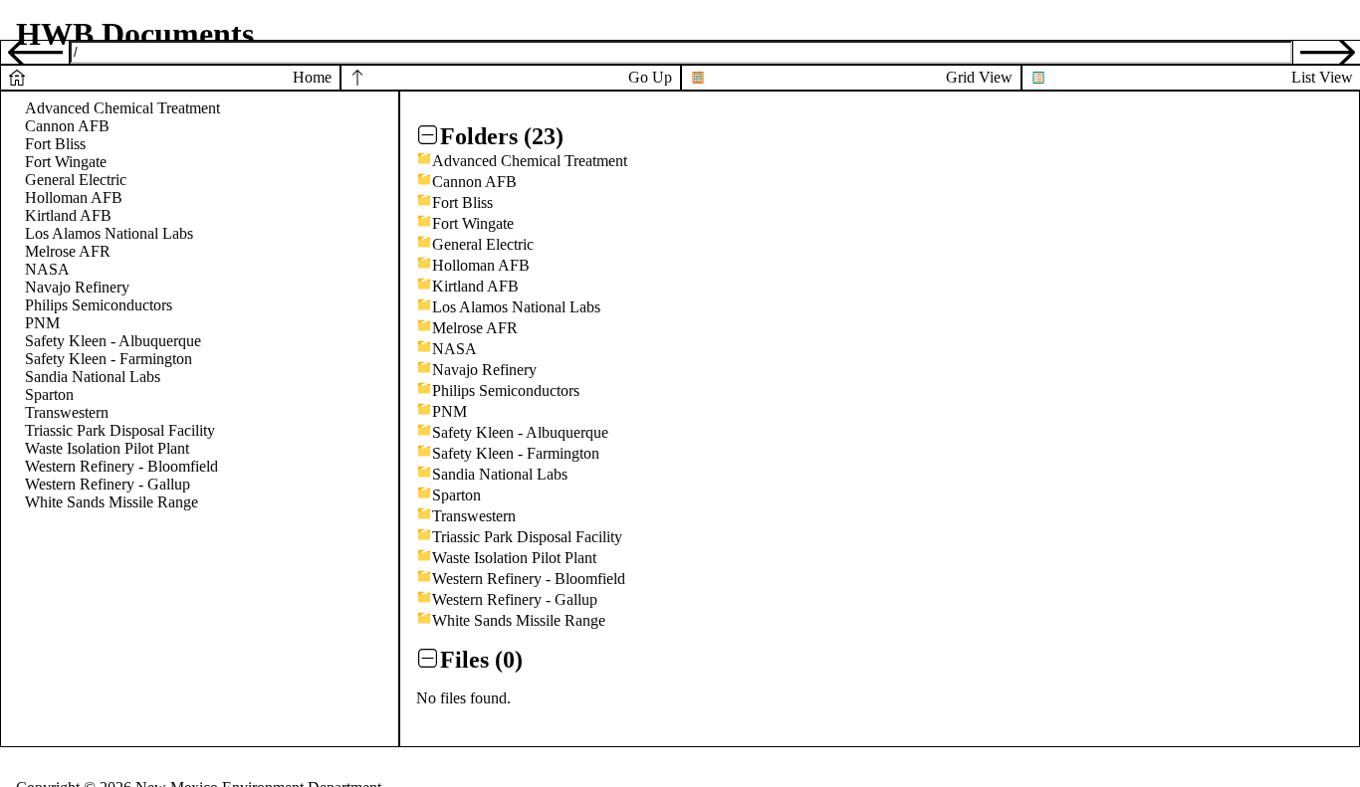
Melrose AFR (68, 251)
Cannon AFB (67, 125)
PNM (42, 322)
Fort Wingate (66, 161)
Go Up (650, 77)
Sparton (49, 394)
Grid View (979, 77)
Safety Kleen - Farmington (108, 358)
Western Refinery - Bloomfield (121, 466)
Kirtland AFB (68, 215)
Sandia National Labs (92, 376)
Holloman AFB (73, 197)
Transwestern (67, 412)
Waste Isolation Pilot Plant (107, 448)
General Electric (75, 179)
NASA (47, 269)
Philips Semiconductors (98, 304)
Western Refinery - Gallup (107, 484)
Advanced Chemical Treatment (122, 107)
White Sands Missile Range (111, 501)
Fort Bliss (55, 143)
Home (312, 77)
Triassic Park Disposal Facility (120, 430)
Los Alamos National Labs (109, 233)
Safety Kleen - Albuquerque (113, 340)
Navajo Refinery (77, 287)
